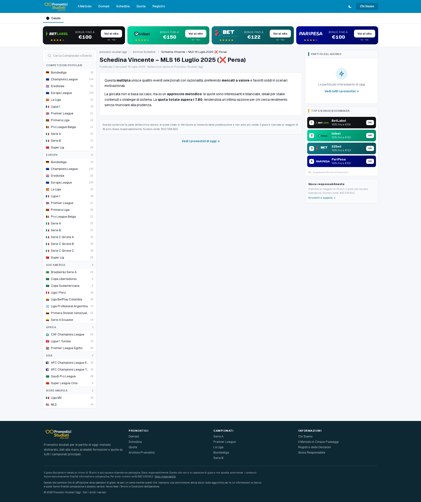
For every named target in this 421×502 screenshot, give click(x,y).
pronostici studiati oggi (113, 52)
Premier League (224, 442)
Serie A (218, 436)
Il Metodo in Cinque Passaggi (318, 442)
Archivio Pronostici (142, 453)
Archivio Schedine (144, 52)
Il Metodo (85, 6)
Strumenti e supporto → (322, 197)
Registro (159, 6)
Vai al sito (111, 33)
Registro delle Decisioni (314, 447)
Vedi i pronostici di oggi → (201, 141)
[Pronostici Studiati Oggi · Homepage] (56, 6)
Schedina (123, 6)
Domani (103, 6)
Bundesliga (221, 453)
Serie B (218, 458)
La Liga (218, 447)
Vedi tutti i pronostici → (342, 91)
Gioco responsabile (165, 476)
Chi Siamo (367, 6)
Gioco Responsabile (311, 453)
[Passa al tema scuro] (350, 6)
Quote (141, 6)
